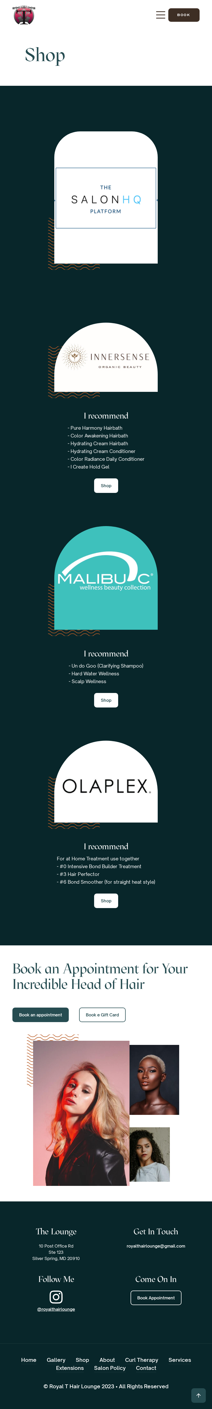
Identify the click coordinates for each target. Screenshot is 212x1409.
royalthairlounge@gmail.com (156, 1246)
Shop (106, 309)
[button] (160, 15)
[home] (23, 15)
